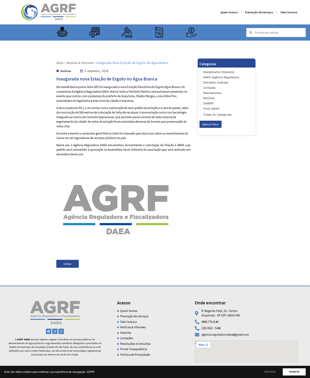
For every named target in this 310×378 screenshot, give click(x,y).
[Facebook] (48, 331)
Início (60, 63)
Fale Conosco (289, 12)
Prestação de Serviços (259, 12)
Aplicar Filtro (210, 124)
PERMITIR (294, 372)
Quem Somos (229, 12)
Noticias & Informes (79, 63)
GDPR (91, 371)
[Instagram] (55, 331)
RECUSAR (270, 372)
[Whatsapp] (61, 331)
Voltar (68, 264)
